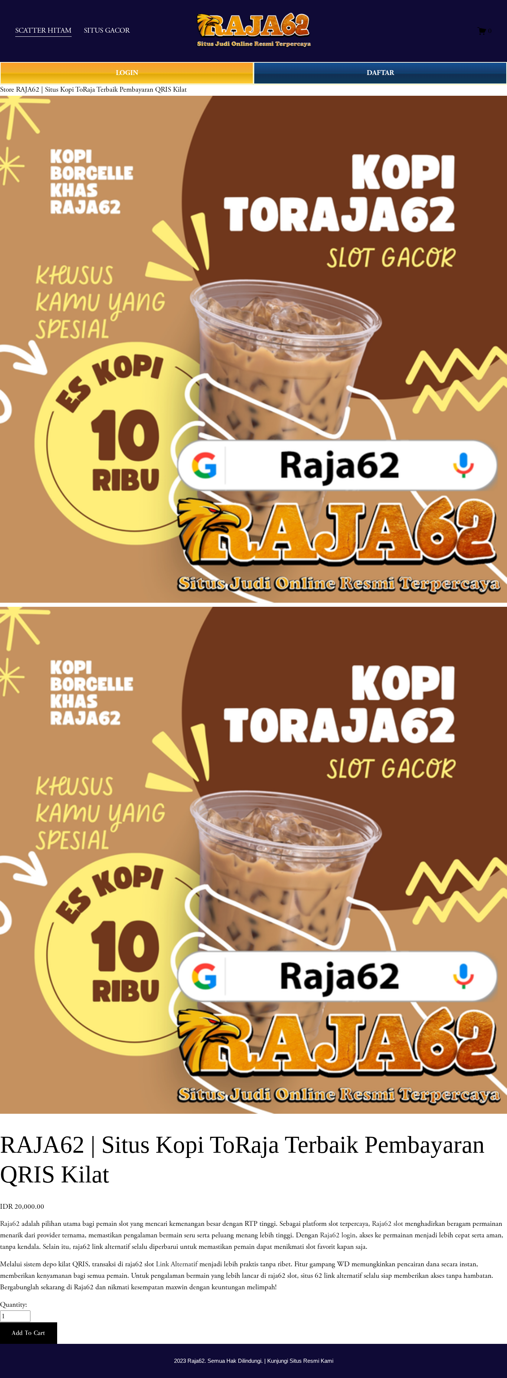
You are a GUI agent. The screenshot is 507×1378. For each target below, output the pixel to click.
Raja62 (10, 1223)
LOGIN (127, 73)
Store (7, 89)
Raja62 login (338, 1235)
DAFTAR (380, 73)
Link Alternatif (176, 1264)
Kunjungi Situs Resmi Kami (300, 1361)
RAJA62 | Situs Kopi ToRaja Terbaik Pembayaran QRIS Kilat (101, 89)
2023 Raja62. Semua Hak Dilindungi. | (220, 1361)
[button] (28, 1333)
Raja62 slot (387, 1223)
